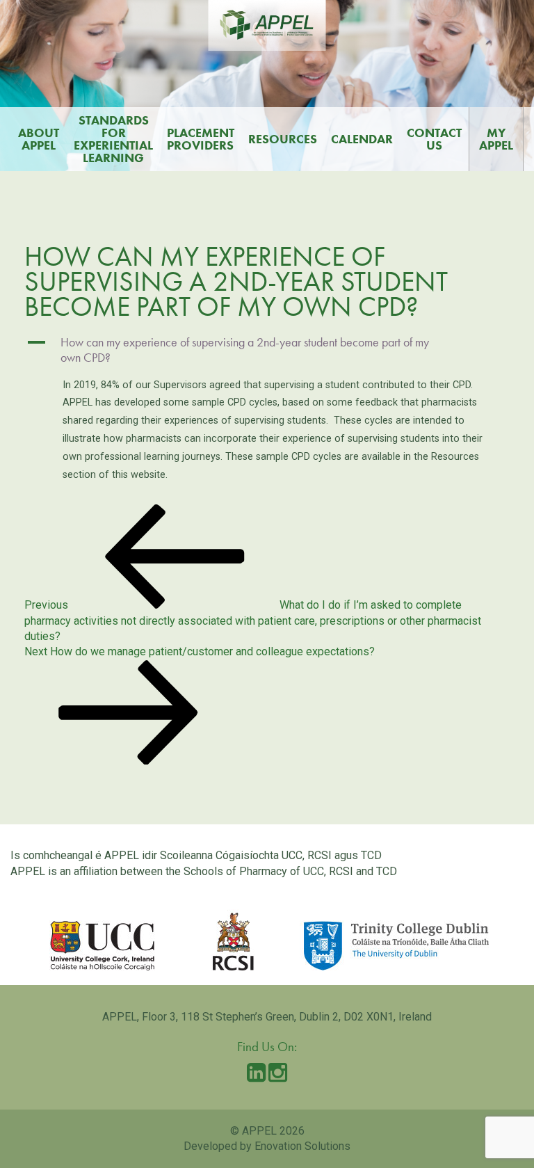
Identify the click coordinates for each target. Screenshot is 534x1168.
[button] (267, 350)
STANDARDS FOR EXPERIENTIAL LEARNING (113, 139)
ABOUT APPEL (38, 139)
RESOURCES (282, 139)
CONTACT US (434, 139)
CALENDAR (362, 139)
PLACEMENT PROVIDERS (200, 139)
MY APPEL (496, 139)
